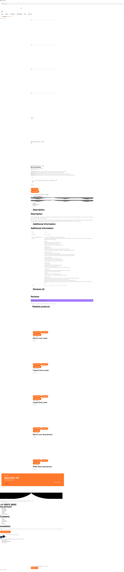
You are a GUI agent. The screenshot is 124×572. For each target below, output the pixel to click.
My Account (4, 508)
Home (3, 518)
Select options (37, 334)
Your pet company (8, 538)
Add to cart (35, 189)
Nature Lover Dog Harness (42, 434)
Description (34, 203)
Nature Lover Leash (40, 338)
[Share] (121, 1)
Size (32, 177)
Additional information (36, 204)
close (5, 569)
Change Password (5, 514)
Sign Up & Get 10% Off (5, 531)
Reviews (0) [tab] (38, 289)
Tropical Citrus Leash (41, 370)
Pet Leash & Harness (40, 194)
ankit (22, 538)
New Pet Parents (4, 521)
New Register (4, 509)
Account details (4, 510)
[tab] (63, 203)
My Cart (3, 512)
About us (3, 519)
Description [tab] (39, 209)
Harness (35, 194)
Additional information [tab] (44, 223)
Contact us (3, 523)
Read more (37, 430)
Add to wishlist (35, 191)
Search (122, 3)
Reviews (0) (34, 205)
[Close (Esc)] (123, 1)
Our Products (4, 520)
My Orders (3, 511)
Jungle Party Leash (40, 402)
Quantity (32, 184)
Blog (2, 522)
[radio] (36, 180)
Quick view (45, 332)
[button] (6, 483)
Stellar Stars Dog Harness (42, 466)
